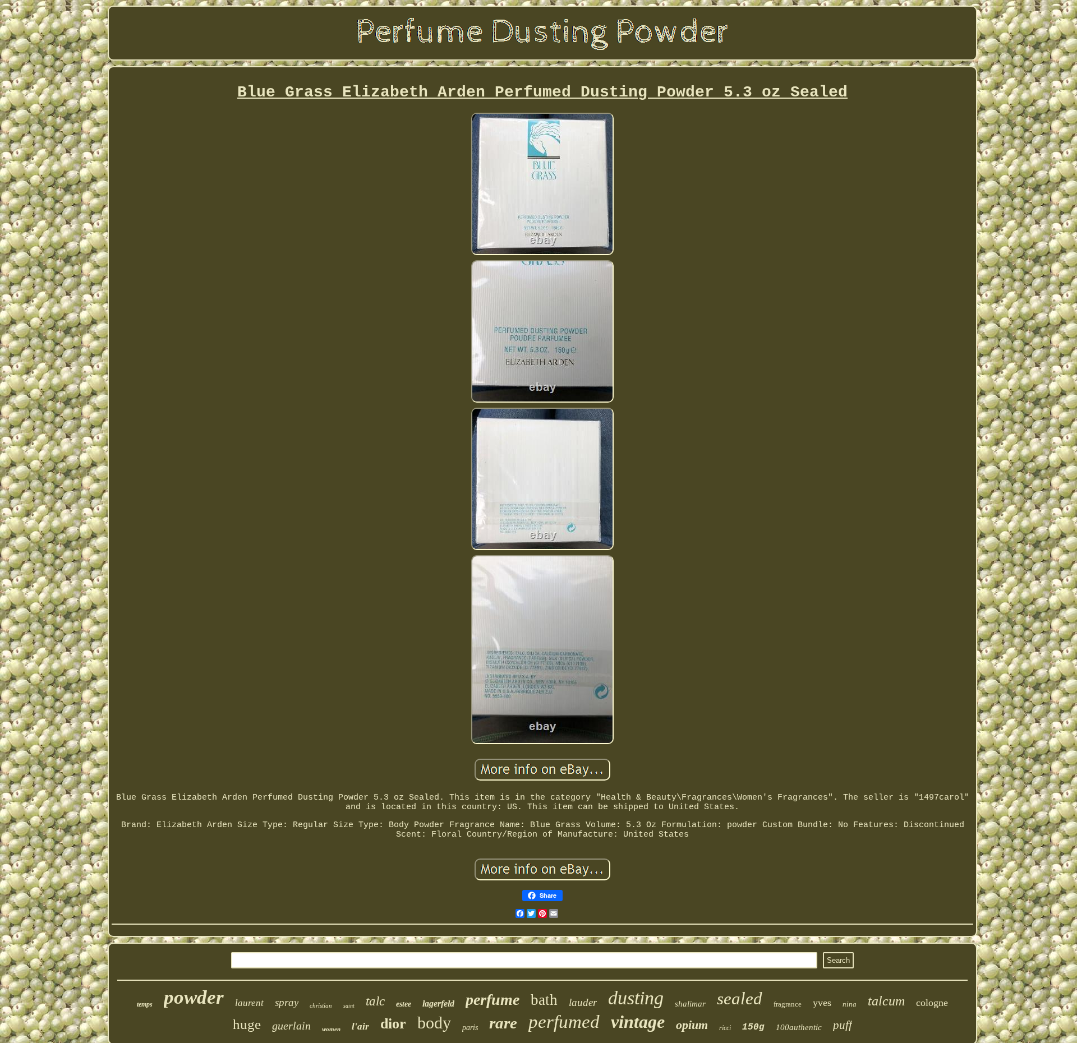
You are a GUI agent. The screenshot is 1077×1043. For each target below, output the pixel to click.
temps (145, 1004)
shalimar (690, 1003)
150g (753, 1027)
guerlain (291, 1025)
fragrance (788, 1004)
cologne (932, 1002)
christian (321, 1005)
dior (393, 1024)
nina (850, 1004)
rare (503, 1023)
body (434, 1022)
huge (247, 1024)
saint (349, 1006)
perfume (492, 999)
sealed (739, 998)
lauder (583, 1002)
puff (842, 1025)
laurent (249, 1003)
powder (194, 997)
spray (286, 1002)
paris (470, 1027)
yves (822, 1002)
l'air (360, 1026)
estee (403, 1004)
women (331, 1029)
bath (544, 999)
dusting (636, 997)
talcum (886, 1001)
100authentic (799, 1027)
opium (692, 1025)
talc (375, 1001)
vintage (638, 1022)
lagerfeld (438, 1003)
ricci (725, 1028)
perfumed (564, 1022)
